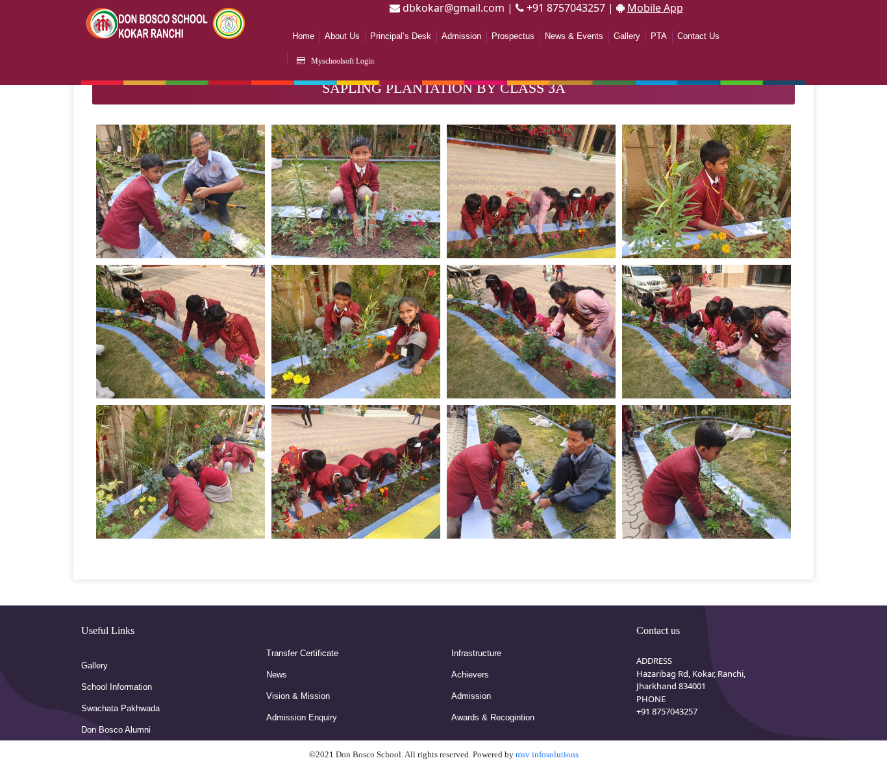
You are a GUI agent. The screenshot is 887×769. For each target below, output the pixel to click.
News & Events (574, 36)
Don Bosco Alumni (116, 730)
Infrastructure (476, 653)
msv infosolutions (547, 754)
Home (303, 36)
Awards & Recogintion (492, 717)
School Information (116, 687)
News (276, 674)
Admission (461, 36)
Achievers (470, 674)
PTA (659, 36)
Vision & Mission (298, 696)
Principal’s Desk (400, 36)
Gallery (627, 36)
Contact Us (698, 36)
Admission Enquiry (301, 717)
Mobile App (655, 8)
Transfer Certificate (302, 653)
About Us (342, 36)
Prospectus (513, 36)
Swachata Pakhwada (120, 708)
